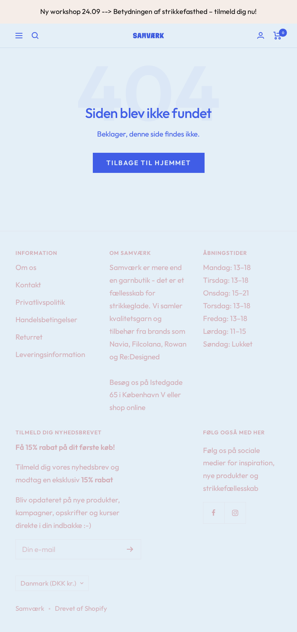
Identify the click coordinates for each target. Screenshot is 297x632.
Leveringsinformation (50, 354)
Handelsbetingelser (46, 319)
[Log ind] (260, 35)
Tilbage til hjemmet (148, 163)
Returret (29, 337)
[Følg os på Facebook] (213, 512)
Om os (25, 267)
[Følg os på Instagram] (235, 512)
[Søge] (35, 35)
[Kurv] (277, 35)
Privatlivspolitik (40, 302)
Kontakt (28, 284)
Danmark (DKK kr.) (48, 583)
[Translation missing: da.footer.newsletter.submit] (130, 549)
